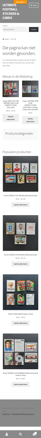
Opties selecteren (11, 117)
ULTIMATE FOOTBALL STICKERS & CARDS (11, 11)
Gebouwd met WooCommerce (23, 414)
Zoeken (5, 26)
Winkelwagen (31, 432)
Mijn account (7, 434)
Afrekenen (6, 414)
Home (7, 39)
